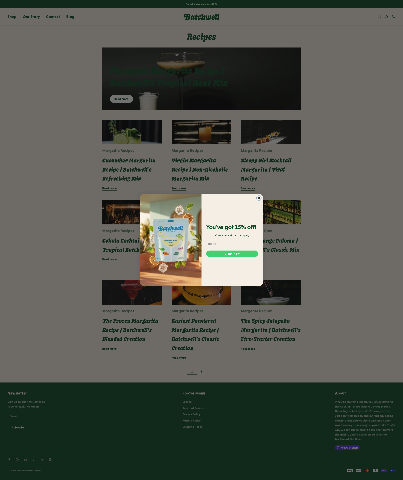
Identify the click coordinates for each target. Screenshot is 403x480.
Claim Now (232, 253)
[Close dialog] (259, 198)
